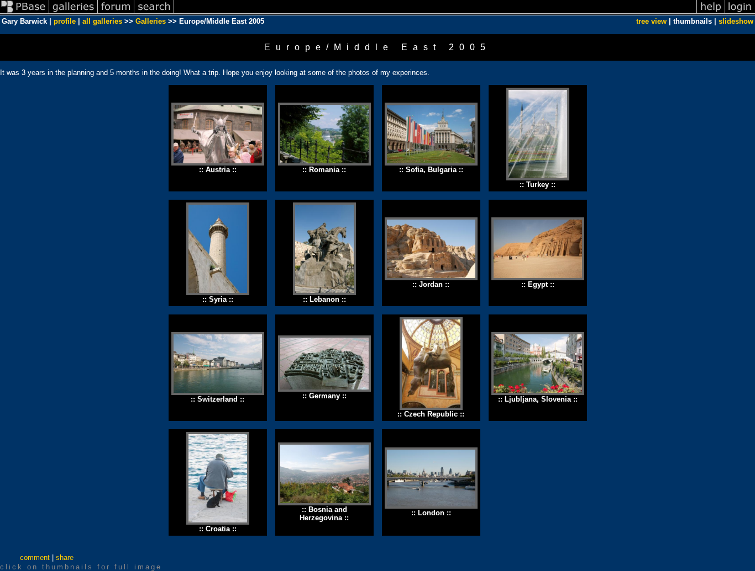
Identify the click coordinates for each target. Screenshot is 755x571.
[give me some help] (710, 13)
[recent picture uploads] (73, 13)
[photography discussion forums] (116, 13)
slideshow (736, 21)
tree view (651, 21)
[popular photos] (435, 13)
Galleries (150, 21)
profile (65, 21)
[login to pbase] (740, 13)
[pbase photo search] (154, 13)
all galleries (102, 21)
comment (35, 557)
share (65, 557)
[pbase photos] (24, 13)
